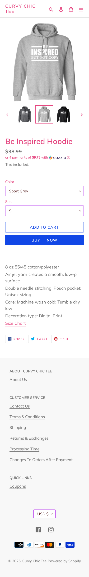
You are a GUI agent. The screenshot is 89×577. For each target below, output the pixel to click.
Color (9, 181)
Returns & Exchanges (28, 438)
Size (9, 201)
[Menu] (81, 8)
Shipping (17, 427)
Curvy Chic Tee (20, 9)
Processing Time (24, 448)
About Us (18, 379)
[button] (37, 157)
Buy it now (45, 240)
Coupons (17, 486)
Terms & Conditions (27, 416)
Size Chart (15, 323)
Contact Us (19, 405)
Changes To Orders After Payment (41, 459)
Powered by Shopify (64, 561)
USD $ (43, 513)
